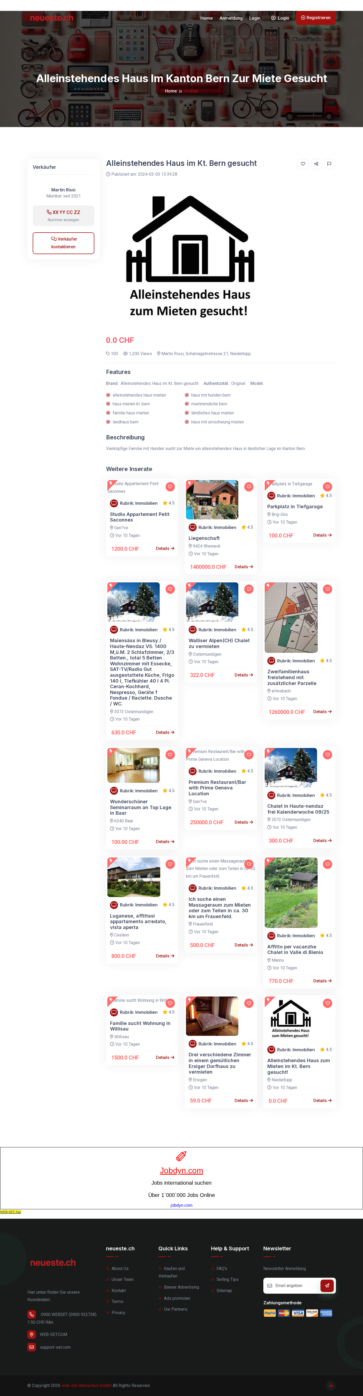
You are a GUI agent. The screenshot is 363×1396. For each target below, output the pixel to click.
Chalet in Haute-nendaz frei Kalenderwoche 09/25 (298, 809)
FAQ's (221, 1268)
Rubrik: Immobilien (139, 503)
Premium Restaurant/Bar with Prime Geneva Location (217, 787)
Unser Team (122, 1279)
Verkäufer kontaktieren (64, 243)
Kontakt (118, 1290)
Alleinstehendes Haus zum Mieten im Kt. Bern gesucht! (298, 1066)
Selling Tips (227, 1279)
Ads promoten (176, 1298)
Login (254, 18)
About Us (120, 1268)
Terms (117, 1301)
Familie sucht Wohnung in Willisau (140, 1026)
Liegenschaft (204, 538)
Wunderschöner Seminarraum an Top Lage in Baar (140, 807)
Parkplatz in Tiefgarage (295, 506)
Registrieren (319, 17)
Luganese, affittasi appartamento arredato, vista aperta (138, 921)
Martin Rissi (63, 189)
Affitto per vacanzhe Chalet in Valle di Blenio (295, 949)
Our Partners (175, 1309)
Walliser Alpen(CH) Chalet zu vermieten (219, 643)
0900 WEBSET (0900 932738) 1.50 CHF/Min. (61, 1318)
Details (163, 548)
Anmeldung (231, 18)
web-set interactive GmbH (86, 1385)
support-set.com (55, 1347)
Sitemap (224, 1290)
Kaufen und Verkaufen (171, 1272)
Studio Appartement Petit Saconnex (140, 517)
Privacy (118, 1312)
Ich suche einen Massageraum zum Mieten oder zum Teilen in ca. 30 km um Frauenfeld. (220, 907)
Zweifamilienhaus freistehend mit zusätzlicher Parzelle (291, 677)
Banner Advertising (181, 1287)
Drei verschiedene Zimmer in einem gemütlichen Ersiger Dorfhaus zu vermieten (220, 1063)
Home (206, 18)
